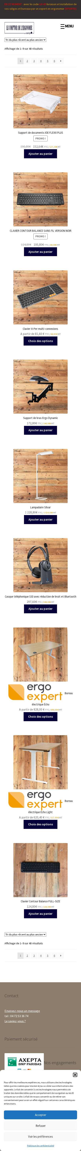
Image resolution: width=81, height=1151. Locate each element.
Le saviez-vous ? (15, 1021)
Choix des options (40, 341)
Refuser (41, 1126)
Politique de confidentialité (40, 1145)
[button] (75, 1075)
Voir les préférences (40, 1136)
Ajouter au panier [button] (40, 154)
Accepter (40, 1115)
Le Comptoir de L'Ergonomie (34, 28)
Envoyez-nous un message (22, 1011)
